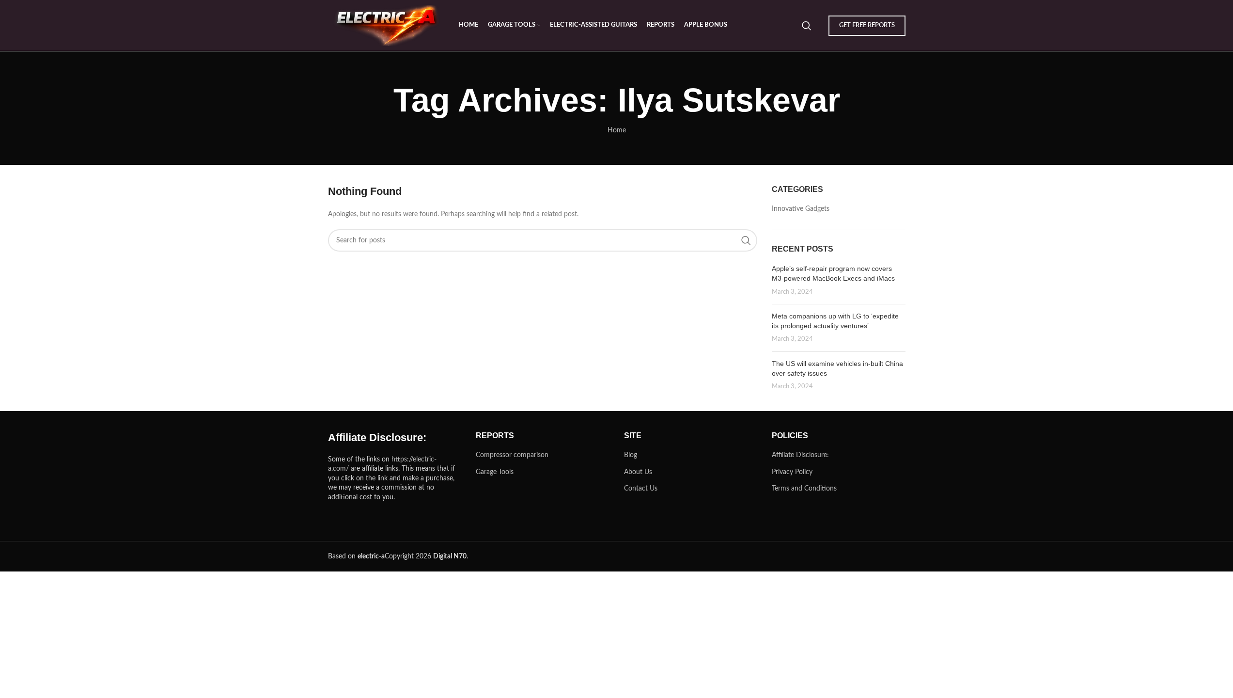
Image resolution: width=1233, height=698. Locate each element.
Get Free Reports (867, 25)
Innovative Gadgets (800, 209)
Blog (630, 455)
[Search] (806, 25)
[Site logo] (388, 25)
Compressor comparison (512, 455)
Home (617, 130)
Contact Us (640, 488)
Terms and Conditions (804, 488)
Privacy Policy (792, 472)
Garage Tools (495, 472)
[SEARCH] (746, 240)
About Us (638, 472)
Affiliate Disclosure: (800, 455)
